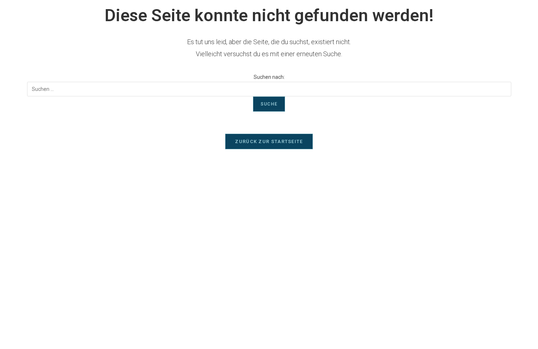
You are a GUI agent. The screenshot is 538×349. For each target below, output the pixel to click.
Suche (269, 104)
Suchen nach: (269, 77)
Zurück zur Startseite (269, 141)
